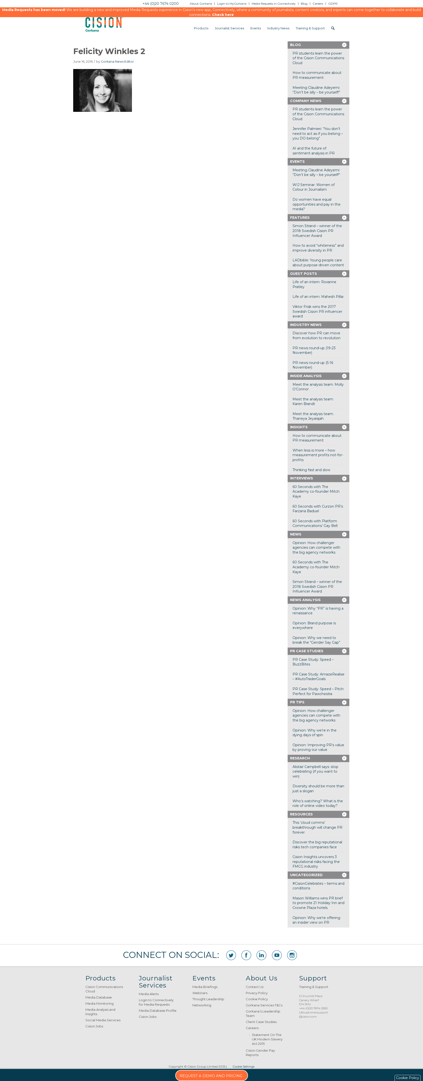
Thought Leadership (208, 999)
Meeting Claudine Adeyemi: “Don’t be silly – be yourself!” (316, 90)
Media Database (98, 997)
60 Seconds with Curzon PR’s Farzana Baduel (318, 508)
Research (300, 758)
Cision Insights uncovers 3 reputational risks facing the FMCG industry (316, 862)
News (295, 534)
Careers (252, 1028)
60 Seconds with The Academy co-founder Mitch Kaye (316, 492)
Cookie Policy (257, 999)
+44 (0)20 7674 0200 (160, 3)
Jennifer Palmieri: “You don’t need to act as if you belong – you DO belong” (318, 133)
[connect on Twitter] (231, 955)
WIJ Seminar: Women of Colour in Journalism (314, 187)
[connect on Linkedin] (261, 955)
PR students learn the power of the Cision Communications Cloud (318, 58)
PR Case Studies (306, 651)
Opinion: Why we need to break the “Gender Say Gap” (316, 640)
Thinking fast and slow (311, 470)
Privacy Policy (257, 993)
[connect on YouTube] (277, 955)
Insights (299, 427)
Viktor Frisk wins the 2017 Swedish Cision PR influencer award (317, 311)
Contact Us (254, 987)
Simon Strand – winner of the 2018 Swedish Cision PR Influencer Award (317, 231)
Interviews (301, 478)
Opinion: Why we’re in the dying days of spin (315, 732)
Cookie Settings (243, 1066)
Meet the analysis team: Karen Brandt (313, 401)
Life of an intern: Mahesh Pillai (318, 296)
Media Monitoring (99, 1003)
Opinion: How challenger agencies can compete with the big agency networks (316, 548)
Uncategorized (306, 875)
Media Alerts (149, 994)
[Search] (333, 28)
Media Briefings (204, 987)
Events (297, 161)
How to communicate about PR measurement (317, 75)
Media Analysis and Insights (100, 1012)
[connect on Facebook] (246, 955)
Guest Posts (303, 273)
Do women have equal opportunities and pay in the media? (317, 204)
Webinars (199, 993)
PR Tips (297, 702)
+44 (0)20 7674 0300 (313, 1008)
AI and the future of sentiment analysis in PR (314, 150)
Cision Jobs (94, 1026)
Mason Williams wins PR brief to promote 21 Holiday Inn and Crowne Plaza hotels (318, 903)
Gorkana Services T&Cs (264, 1005)
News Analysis (305, 600)
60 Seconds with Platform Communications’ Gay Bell (315, 523)
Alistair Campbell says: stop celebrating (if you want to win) (315, 772)
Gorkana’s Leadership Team (263, 1013)
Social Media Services (102, 1020)
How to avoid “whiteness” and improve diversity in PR (318, 248)
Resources (301, 814)
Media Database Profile (157, 1010)
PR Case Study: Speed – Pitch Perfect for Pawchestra (318, 691)
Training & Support (313, 987)
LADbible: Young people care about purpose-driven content (318, 262)
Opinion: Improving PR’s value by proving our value (318, 747)
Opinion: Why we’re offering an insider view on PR (316, 920)
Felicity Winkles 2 (109, 51)
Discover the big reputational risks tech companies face (317, 844)
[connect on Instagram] (292, 955)
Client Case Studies (261, 1022)
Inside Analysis (306, 376)
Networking (201, 1005)
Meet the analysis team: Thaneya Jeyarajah (313, 416)
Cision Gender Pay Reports (260, 1052)
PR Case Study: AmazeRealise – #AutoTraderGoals (318, 676)
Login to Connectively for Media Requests (156, 1002)
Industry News (306, 325)
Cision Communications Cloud (104, 989)
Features (300, 217)
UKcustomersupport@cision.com (313, 1014)
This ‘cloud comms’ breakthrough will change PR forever (317, 827)
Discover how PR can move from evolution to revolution (317, 335)
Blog (295, 45)
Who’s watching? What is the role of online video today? (318, 803)
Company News (305, 101)
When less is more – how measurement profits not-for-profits (318, 455)
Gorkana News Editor (117, 61)
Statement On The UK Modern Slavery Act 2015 (267, 1039)
